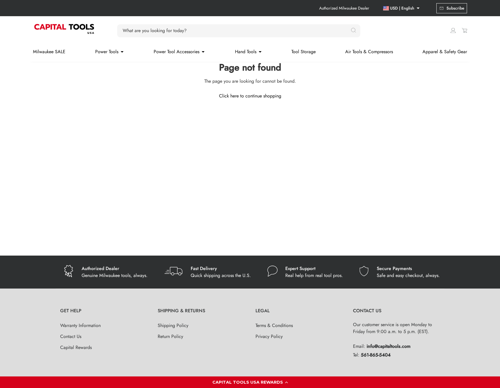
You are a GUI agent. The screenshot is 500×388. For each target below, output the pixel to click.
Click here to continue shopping (250, 96)
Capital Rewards (76, 347)
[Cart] (464, 30)
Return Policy (170, 336)
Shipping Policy (173, 325)
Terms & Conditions (274, 325)
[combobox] (235, 31)
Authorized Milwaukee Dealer (344, 8)
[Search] (353, 30)
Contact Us (70, 336)
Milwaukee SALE (49, 51)
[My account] (453, 30)
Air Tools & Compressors (369, 51)
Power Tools (106, 51)
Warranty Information (80, 325)
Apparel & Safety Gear (444, 51)
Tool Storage (303, 51)
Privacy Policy (269, 336)
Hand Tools (245, 51)
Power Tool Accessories (176, 51)
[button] (250, 382)
